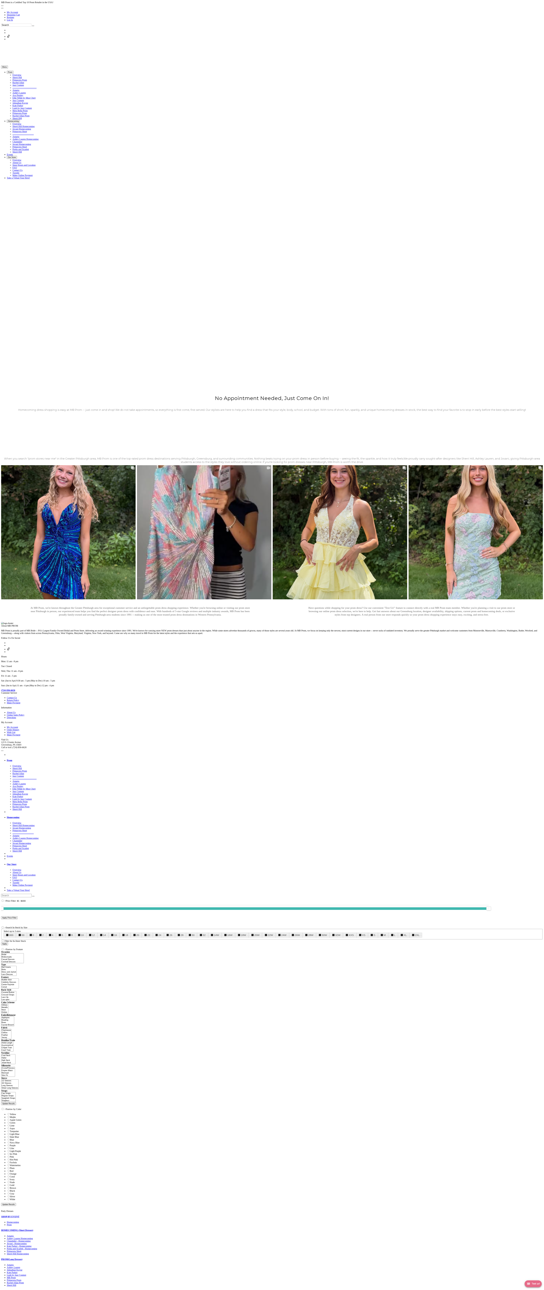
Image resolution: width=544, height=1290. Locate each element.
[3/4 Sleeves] (9, 1083)
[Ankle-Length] (7, 1043)
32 (204, 935)
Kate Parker (12, 1272)
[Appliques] (7, 1017)
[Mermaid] (8, 1073)
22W (270, 935)
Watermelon (15, 1165)
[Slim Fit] (8, 1075)
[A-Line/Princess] (8, 1068)
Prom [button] (9, 760)
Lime (12, 1125)
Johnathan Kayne (14, 1270)
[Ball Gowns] (8, 967)
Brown (13, 1188)
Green (12, 1123)
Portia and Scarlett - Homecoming (22, 1248)
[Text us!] (533, 1284)
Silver (12, 1196)
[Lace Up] (8, 997)
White (12, 1199)
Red (11, 1171)
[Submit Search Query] (33, 896)
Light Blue (14, 1134)
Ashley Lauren (13, 1267)
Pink (12, 1157)
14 (104, 935)
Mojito (13, 1117)
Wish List (11, 732)
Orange (13, 1174)
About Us (11, 712)
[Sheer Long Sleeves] (9, 1088)
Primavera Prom (14, 1280)
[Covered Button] (8, 992)
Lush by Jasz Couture (16, 1275)
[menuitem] (275, 12)
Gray (12, 1193)
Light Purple (15, 1151)
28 (182, 935)
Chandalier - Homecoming (19, 1241)
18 (126, 935)
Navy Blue (15, 1142)
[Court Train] (7, 1050)
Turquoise (14, 1131)
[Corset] (10, 987)
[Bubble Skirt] (10, 980)
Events (10, 856)
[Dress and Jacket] (8, 972)
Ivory (12, 1179)
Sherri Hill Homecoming (18, 1254)
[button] (10, 72)
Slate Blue (14, 1137)
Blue (12, 1140)
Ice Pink (13, 1154)
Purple (13, 1145)
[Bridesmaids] (12, 957)
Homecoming (13, 1222)
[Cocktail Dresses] (12, 962)
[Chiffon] (6, 1033)
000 (11, 935)
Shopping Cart (13, 15)
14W (216, 935)
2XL (417, 935)
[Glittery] (4, 1005)
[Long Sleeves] (9, 1085)
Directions (11, 717)
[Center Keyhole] (10, 984)
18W (243, 935)
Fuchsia (13, 1162)
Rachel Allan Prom (15, 1282)
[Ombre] (4, 1012)
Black (12, 1191)
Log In (10, 20)
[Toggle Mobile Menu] (2, 750)
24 (159, 935)
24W (283, 935)
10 (82, 935)
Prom (9, 1225)
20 (137, 935)
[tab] (275, 760)
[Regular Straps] (8, 1096)
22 (148, 935)
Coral (12, 1176)
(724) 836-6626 (8, 690)
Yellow (13, 1114)
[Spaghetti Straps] (8, 1098)
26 (170, 935)
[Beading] (7, 1020)
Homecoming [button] (13, 817)
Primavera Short (14, 1251)
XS (363, 935)
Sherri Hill (11, 1285)
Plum (12, 1168)
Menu (4, 67)
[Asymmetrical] (7, 1045)
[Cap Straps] (8, 1093)
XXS (351, 935)
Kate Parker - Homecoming (19, 1246)
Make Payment (13, 703)
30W (324, 935)
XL (405, 935)
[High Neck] (8, 1060)
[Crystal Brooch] (7, 1025)
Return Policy (13, 700)
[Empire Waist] (8, 1070)
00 (23, 935)
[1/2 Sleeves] (9, 1081)
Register (10, 17)
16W (229, 935)
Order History (13, 730)
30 (193, 935)
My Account (12, 12)
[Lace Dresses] (8, 974)
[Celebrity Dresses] (10, 982)
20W (257, 935)
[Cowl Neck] (8, 1055)
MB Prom (11, 1277)
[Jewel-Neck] (8, 1063)
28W (310, 935)
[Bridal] (12, 954)
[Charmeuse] (6, 1030)
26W (297, 935)
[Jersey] (6, 1037)
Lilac (12, 1148)
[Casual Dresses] (12, 959)
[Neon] (4, 1010)
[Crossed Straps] (8, 995)
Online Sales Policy (15, 715)
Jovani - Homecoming (17, 1243)
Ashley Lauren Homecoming (20, 1238)
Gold (12, 1185)
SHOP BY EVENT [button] (10, 1216)
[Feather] (6, 1035)
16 (115, 935)
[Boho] (8, 969)
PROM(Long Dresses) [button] (11, 1259)
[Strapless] (8, 1100)
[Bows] (7, 1022)
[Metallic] (4, 1007)
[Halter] (8, 1058)
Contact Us (12, 697)
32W (337, 935)
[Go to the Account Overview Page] (2, 8)
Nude (12, 1182)
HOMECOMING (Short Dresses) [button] (17, 1230)
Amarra (10, 1236)
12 (93, 935)
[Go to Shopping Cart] (2, 5)
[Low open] (8, 999)
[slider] (488, 908)
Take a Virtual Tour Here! (18, 890)
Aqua (12, 1128)
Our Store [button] (11, 864)
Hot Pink (14, 1159)
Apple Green (15, 1120)
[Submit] (33, 25)
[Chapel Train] (7, 1048)
